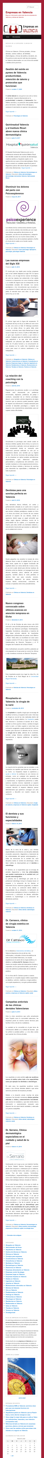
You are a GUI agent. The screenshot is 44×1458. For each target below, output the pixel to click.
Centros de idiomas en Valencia (16, 1252)
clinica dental (22, 910)
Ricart (7, 178)
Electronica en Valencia (13, 1267)
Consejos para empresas (14, 1256)
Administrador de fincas (14, 1247)
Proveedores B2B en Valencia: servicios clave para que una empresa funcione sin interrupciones (21, 1408)
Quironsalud (31, 176)
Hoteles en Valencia (12, 1279)
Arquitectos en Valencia (13, 1250)
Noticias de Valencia (20, 687)
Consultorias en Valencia (14, 1261)
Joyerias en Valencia (12, 1283)
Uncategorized (10, 1312)
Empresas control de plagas (15, 1272)
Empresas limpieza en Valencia (16, 1277)
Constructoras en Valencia (19, 361)
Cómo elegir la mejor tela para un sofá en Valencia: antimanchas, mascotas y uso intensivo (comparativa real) (22, 1419)
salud (31, 993)
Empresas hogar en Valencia (20, 363)
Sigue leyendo (11, 111)
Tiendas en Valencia (17, 367)
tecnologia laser (29, 1228)
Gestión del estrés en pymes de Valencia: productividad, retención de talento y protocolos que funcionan (17, 77)
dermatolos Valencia (20, 176)
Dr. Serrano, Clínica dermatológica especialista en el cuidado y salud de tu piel (17, 1136)
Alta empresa (16, 37)
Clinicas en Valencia (20, 172)
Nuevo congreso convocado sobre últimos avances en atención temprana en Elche (17, 610)
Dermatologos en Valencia (14, 1265)
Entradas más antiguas (13, 1235)
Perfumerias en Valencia (14, 1297)
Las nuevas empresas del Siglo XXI (17, 262)
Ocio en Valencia (11, 1290)
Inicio (7, 37)
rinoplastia (31, 719)
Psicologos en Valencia (21, 116)
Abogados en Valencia (20, 359)
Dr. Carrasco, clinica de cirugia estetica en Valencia (17, 923)
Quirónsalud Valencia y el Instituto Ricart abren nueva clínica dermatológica (17, 129)
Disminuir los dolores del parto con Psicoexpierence (17, 190)
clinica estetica (23, 1226)
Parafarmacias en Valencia (14, 1292)
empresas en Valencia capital (22, 805)
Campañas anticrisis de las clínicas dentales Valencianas (17, 1005)
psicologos (9, 251)
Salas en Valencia (11, 1306)
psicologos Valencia (19, 251)
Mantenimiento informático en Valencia (19, 1285)
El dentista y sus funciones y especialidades (15, 817)
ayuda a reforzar (11, 774)
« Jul (11, 1456)
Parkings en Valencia (13, 1294)
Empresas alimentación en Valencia (17, 1270)
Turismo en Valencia (30, 367)
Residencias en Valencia (18, 365)
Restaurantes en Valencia (14, 1303)
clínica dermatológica (24, 174)
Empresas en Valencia (19, 12)
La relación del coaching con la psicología (14, 379)
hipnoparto (32, 249)
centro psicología (23, 249)
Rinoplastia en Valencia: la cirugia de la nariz (18, 701)
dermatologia (10, 176)
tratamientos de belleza (23, 951)
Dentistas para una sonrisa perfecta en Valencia (16, 493)
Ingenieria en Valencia (13, 1281)
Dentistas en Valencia (13, 1263)
